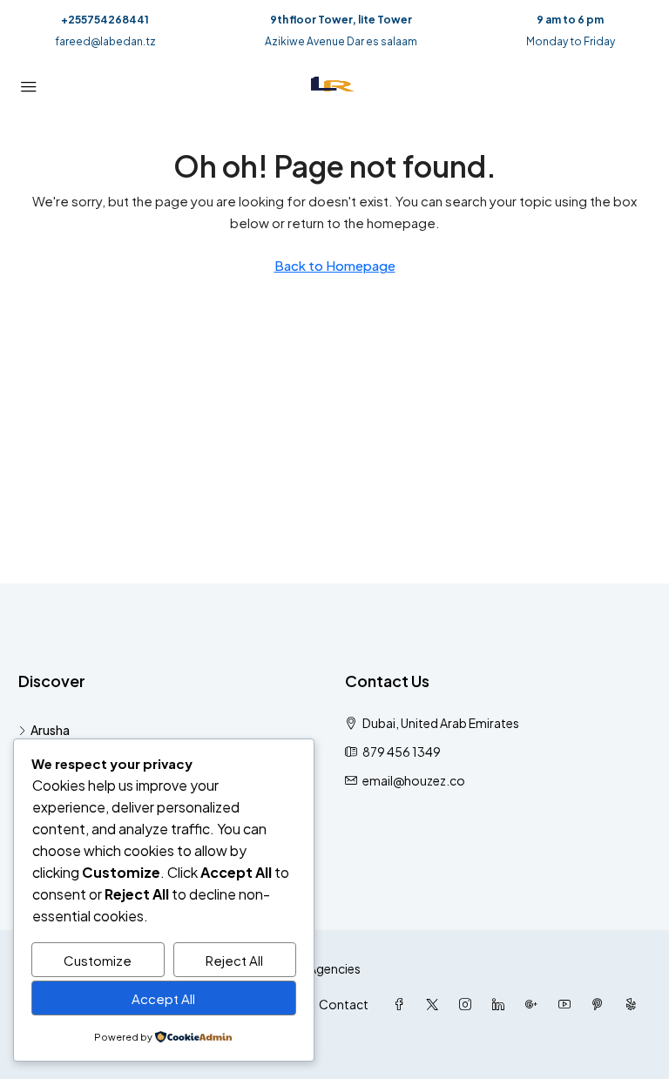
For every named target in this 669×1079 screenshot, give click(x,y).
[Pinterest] (601, 1004)
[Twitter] (435, 1004)
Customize (98, 960)
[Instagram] (468, 1004)
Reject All (234, 960)
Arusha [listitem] (50, 730)
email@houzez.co (413, 780)
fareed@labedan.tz (105, 41)
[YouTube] (568, 1004)
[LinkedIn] (501, 1004)
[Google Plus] (534, 1004)
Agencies (334, 968)
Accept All (163, 998)
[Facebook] (402, 1004)
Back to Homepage (334, 265)
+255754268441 (105, 19)
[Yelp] (634, 1004)
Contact (343, 1004)
